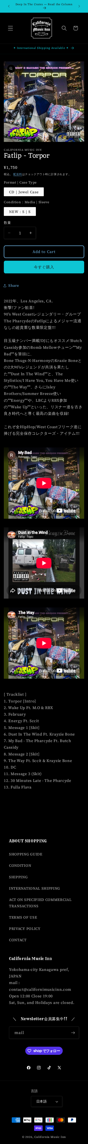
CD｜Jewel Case (24, 191)
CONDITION (20, 865)
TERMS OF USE (23, 917)
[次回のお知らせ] (79, 6)
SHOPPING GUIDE (25, 854)
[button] (10, 28)
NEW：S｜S (20, 211)
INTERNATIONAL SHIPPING (34, 888)
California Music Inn (50, 1137)
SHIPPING (18, 876)
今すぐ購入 (44, 267)
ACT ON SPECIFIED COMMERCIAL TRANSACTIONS (40, 902)
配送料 (17, 174)
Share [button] (13, 285)
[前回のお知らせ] (9, 6)
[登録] (73, 1033)
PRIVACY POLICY (25, 928)
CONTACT (18, 939)
